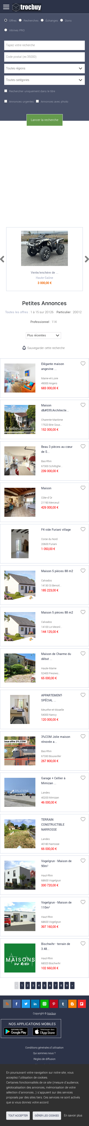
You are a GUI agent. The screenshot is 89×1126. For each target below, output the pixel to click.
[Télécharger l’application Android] (18, 1031)
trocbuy (51, 1013)
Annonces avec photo (54, 102)
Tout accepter (18, 1116)
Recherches (31, 21)
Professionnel (39, 322)
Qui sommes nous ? (44, 1053)
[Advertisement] (44, 175)
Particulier (64, 312)
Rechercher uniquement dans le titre (32, 91)
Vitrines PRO (17, 30)
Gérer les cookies (47, 1116)
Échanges (52, 21)
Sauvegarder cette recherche (46, 348)
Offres (13, 21)
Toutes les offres (16, 312)
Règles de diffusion (44, 1059)
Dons (68, 21)
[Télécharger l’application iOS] (47, 1031)
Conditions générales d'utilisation (44, 1048)
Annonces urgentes (21, 102)
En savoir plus (73, 1115)
